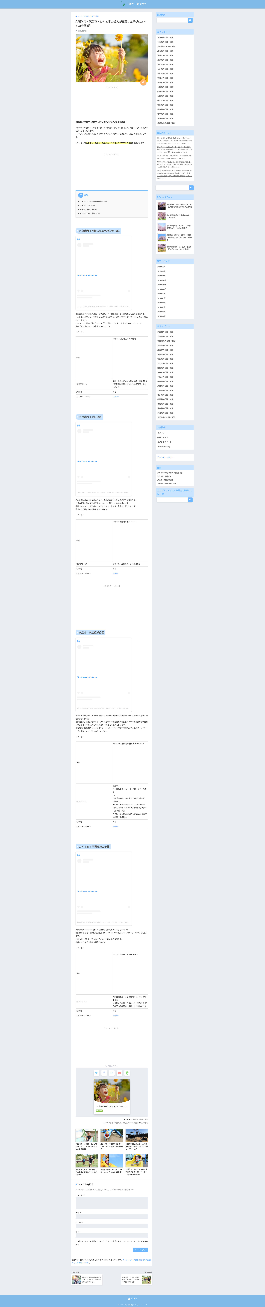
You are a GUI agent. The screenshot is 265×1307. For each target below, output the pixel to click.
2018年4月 (161, 316)
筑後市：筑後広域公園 (88, 209)
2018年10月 (162, 289)
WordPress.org (163, 447)
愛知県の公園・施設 (165, 74)
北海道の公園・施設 (165, 55)
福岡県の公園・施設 (140, 1119)
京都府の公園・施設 (165, 78)
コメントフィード (164, 442)
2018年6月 (161, 307)
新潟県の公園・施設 (165, 60)
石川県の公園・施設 (165, 69)
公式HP (116, 397)
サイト (78, 1232)
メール (79, 1222)
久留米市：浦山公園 (87, 205)
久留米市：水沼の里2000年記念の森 (93, 201)
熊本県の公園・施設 (165, 114)
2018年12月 (162, 280)
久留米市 (127, 1123)
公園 (111, 1123)
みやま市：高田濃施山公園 (90, 213)
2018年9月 (161, 294)
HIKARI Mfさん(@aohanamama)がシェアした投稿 (93, 922)
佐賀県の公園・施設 (165, 109)
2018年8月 (161, 298)
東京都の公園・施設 (165, 38)
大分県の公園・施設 (165, 118)
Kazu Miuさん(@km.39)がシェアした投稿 (91, 492)
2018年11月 (162, 285)
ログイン (160, 433)
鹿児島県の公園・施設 (166, 123)
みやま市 (144, 1123)
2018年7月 (161, 303)
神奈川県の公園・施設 (166, 46)
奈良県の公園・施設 (165, 91)
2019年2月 (161, 271)
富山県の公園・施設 (165, 65)
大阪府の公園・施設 (165, 82)
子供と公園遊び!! (136, 3)
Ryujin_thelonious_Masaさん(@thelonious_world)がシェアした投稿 (99, 708)
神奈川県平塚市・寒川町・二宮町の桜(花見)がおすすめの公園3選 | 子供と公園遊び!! (174, 175)
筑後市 (136, 1123)
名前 (78, 1213)
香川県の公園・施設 (165, 100)
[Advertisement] (112, 104)
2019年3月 (161, 267)
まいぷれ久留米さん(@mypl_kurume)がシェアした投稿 (95, 306)
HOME (133, 1298)
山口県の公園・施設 (165, 96)
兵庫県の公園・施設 (165, 87)
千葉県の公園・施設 (165, 42)
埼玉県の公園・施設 (165, 51)
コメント (80, 1195)
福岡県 (118, 1123)
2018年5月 (161, 312)
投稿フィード (162, 438)
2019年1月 (161, 276)
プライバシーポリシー (165, 457)
